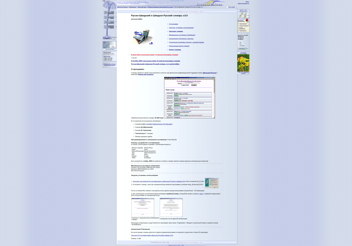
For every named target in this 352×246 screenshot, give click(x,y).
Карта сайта (231, 7)
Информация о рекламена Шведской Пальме (109, 64)
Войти (247, 1)
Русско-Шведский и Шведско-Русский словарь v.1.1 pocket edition (155, 64)
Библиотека (111, 25)
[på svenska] (104, 1)
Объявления (111, 22)
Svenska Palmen (108, 38)
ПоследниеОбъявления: (241, 21)
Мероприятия (111, 12)
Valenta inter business (145, 74)
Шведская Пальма (122, 7)
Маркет (112, 18)
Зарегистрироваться (243, 3)
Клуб (113, 11)
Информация (132, 7)
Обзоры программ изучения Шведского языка (160, 7)
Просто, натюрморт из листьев (243, 73)
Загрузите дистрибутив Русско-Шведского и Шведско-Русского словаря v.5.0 (159, 181)
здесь (201, 194)
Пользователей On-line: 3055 (177, 0)
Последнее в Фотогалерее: (243, 53)
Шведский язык (142, 7)
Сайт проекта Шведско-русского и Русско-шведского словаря (187, 11)
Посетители (111, 13)
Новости (112, 27)
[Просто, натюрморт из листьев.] (243, 71)
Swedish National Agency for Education (159, 124)
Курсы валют (107, 56)
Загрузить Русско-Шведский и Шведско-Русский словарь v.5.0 (152, 235)
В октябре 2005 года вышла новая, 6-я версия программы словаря (155, 61)
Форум (112, 21)
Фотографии (111, 17)
